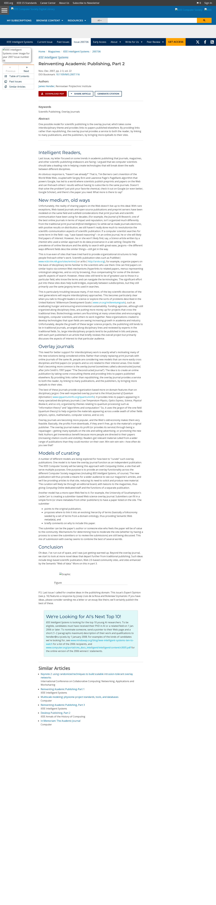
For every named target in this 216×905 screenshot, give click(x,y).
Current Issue (44, 42)
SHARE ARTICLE (82, 93)
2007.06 (96, 51)
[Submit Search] (204, 20)
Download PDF (54, 93)
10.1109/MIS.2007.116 (68, 74)
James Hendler (46, 86)
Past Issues (63, 42)
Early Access (99, 42)
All (99, 20)
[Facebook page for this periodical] (205, 42)
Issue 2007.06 (81, 42)
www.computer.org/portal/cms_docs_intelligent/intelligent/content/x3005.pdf (88, 647)
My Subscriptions (19, 20)
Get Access (175, 41)
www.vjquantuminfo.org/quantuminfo (73, 397)
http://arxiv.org (96, 261)
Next (26, 71)
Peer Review (154, 42)
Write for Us (132, 42)
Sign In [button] (208, 3)
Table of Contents (19, 76)
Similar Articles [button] (17, 86)
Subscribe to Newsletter (86, 3)
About (114, 42)
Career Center (48, 3)
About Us (64, 3)
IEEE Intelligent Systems (20, 42)
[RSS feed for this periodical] (212, 42)
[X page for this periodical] (198, 42)
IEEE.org (8, 3)
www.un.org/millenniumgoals (109, 302)
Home (41, 51)
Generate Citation (108, 93)
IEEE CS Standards (27, 3)
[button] (199, 3)
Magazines (54, 51)
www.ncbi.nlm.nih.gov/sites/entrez (57, 261)
